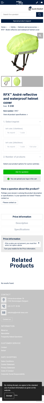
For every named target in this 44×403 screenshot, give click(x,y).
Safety (13, 27)
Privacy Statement (8, 368)
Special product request (22, 21)
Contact (4, 347)
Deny (16, 395)
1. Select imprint (11, 121)
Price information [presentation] (22, 216)
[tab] (22, 216)
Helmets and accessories (27, 27)
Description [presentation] (22, 223)
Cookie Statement (7, 364)
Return (3, 351)
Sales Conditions (7, 361)
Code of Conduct (7, 371)
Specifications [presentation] (22, 229)
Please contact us (9, 203)
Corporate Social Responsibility (13, 374)
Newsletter (5, 333)
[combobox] (18, 14)
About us (4, 330)
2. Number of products (14, 157)
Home (3, 27)
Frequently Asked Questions (11, 337)
